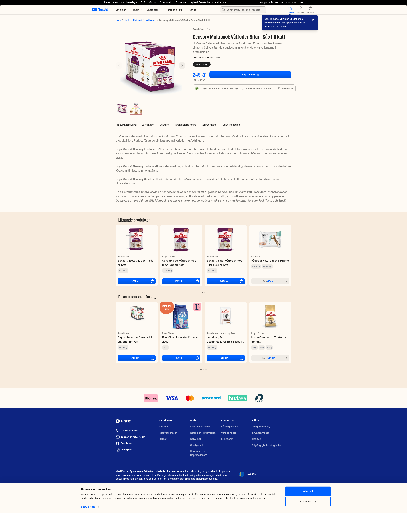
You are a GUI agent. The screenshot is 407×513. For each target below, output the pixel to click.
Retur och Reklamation (203, 432)
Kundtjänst (227, 439)
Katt (127, 20)
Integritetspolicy (261, 426)
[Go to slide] (202, 292)
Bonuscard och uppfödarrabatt (198, 453)
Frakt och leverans (200, 426)
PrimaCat (256, 256)
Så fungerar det (229, 426)
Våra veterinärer (167, 432)
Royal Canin (199, 29)
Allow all (308, 491)
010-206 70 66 (129, 430)
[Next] (182, 65)
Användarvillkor (260, 432)
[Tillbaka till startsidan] (100, 9)
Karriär (162, 439)
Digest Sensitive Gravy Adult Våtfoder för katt (135, 339)
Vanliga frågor (228, 432)
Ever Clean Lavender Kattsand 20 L (180, 339)
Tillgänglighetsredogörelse (267, 445)
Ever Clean (168, 333)
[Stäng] (313, 19)
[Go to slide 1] (122, 108)
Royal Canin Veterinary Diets (222, 333)
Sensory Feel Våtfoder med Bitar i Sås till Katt (179, 263)
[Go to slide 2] (136, 108)
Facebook (126, 443)
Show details (88, 506)
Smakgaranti (197, 445)
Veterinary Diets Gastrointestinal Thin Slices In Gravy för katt (225, 339)
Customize (306, 501)
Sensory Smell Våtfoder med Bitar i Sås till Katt (224, 263)
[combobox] (243, 9)
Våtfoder (150, 20)
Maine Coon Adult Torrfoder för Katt (268, 339)
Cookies (256, 439)
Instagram (126, 449)
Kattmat (137, 20)
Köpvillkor (195, 439)
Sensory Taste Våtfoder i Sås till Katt (135, 263)
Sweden (251, 474)
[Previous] (119, 65)
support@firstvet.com (271, 2)
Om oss (163, 426)
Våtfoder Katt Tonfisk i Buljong (270, 261)
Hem (118, 20)
